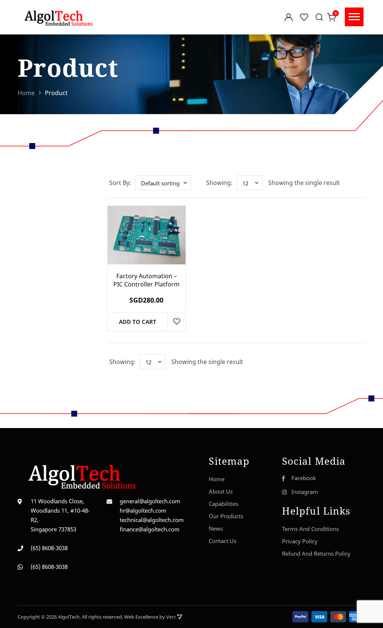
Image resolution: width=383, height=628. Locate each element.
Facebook (303, 478)
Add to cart (137, 321)
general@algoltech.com (150, 501)
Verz (171, 616)
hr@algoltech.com (143, 510)
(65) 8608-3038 (49, 548)
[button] (163, 182)
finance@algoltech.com (150, 529)
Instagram (304, 491)
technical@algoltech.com (152, 520)
